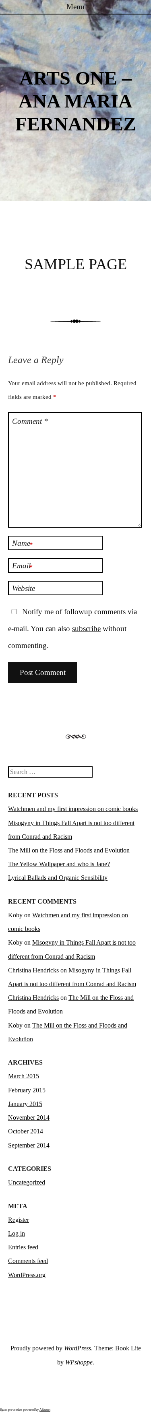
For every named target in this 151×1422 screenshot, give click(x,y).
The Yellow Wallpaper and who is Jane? (59, 864)
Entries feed (23, 1247)
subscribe (86, 628)
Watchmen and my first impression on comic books (73, 808)
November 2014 (29, 1117)
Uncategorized (26, 1182)
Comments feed (28, 1260)
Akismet (44, 1410)
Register (18, 1219)
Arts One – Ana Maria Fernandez (75, 101)
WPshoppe (79, 1362)
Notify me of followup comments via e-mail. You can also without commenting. (72, 628)
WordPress (77, 1348)
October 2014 (25, 1131)
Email (22, 566)
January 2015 (25, 1103)
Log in (16, 1233)
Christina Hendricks (33, 970)
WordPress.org (27, 1274)
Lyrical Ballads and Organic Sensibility (58, 877)
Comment (30, 421)
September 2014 (29, 1145)
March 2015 (23, 1076)
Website (23, 588)
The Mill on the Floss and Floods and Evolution (69, 850)
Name (22, 544)
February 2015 (27, 1090)
